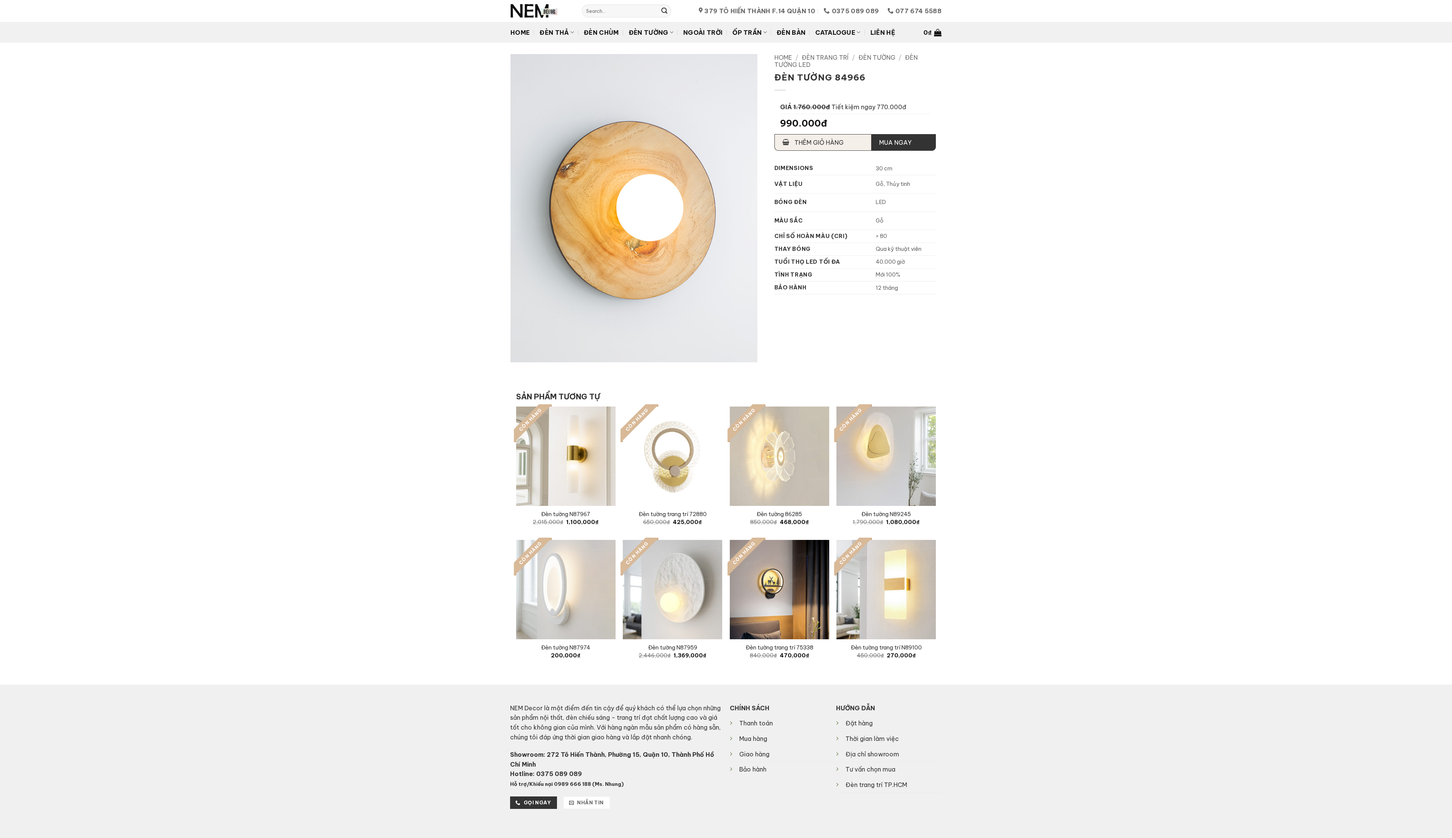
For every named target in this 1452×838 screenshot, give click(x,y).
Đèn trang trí (825, 57)
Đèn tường (649, 32)
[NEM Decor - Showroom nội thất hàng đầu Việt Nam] (540, 11)
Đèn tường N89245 (886, 514)
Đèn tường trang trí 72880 (673, 514)
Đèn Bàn (791, 32)
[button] (932, 32)
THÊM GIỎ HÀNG (818, 142)
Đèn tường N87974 (565, 647)
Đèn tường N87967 (565, 514)
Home (520, 32)
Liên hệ (882, 32)
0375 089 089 (559, 774)
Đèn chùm (601, 32)
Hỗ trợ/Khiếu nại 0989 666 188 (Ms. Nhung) (567, 784)
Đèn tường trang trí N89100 (886, 647)
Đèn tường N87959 (672, 647)
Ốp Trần (747, 32)
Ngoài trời (703, 32)
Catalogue (835, 32)
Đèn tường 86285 (779, 514)
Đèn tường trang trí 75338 (779, 647)
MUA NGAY (895, 142)
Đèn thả (554, 32)
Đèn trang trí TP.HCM (876, 785)
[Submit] (664, 11)
